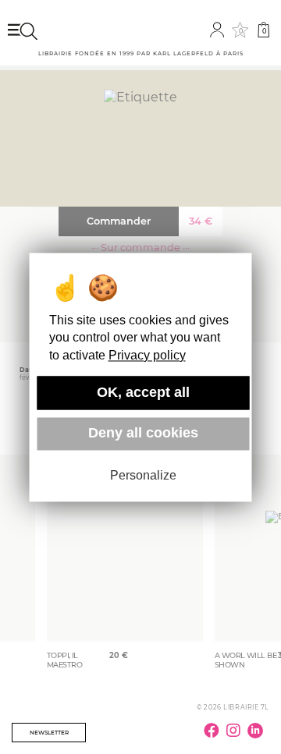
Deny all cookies (143, 433)
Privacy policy (147, 355)
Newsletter (49, 732)
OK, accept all (143, 392)
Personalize (143, 476)
